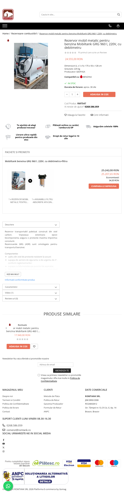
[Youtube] (3, 443)
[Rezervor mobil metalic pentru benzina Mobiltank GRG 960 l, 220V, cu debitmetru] (31, 66)
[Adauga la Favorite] (34, 346)
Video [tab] (9, 292)
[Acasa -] (18, 14)
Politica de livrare (10, 407)
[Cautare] (119, 14)
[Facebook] (3, 439)
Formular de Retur (52, 407)
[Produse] (5, 26)
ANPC (46, 411)
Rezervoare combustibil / (25, 33)
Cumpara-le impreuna (103, 186)
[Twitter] (3, 447)
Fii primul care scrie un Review (92, 52)
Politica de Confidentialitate (15, 403)
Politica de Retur (51, 400)
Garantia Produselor (53, 403)
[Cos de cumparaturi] (118, 26)
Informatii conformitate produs (20, 279)
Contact (6, 411)
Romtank (22, 325)
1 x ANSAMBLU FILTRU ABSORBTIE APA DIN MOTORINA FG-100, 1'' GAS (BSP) (42, 201)
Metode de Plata (52, 396)
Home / (6, 33)
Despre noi (7, 396)
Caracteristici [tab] (11, 286)
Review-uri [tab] (11, 298)
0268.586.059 (14, 425)
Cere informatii (100, 114)
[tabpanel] (31, 66)
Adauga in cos (99, 94)
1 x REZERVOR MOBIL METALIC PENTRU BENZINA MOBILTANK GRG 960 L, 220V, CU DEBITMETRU (18, 201)
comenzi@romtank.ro (18, 430)
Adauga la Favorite (76, 114)
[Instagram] (3, 451)
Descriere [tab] (9, 224)
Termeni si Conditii (11, 400)
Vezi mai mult (13, 274)
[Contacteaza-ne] (110, 26)
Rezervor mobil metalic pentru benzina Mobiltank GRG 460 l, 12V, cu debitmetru (22, 330)
